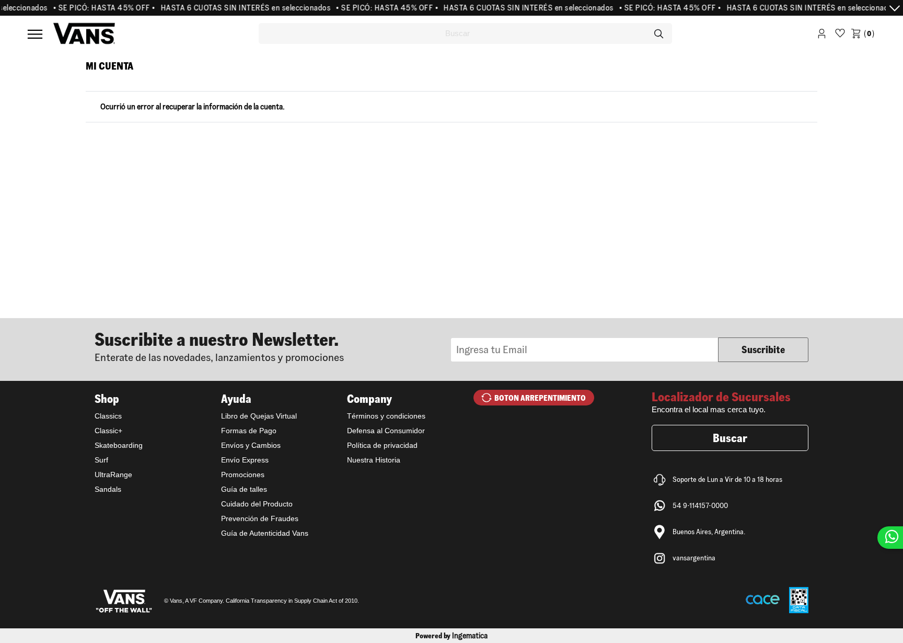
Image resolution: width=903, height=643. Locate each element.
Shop (107, 398)
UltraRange (113, 474)
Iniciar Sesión (821, 35)
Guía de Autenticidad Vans (264, 533)
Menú (35, 34)
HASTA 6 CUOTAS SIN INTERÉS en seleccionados (237, 8)
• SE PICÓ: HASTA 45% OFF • (96, 8)
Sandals (108, 489)
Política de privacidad (382, 445)
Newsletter (273, 346)
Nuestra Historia (373, 460)
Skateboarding (119, 445)
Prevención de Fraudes (259, 518)
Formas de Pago (248, 430)
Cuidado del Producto (257, 504)
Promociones (242, 474)
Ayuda (236, 398)
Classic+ (108, 430)
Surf (101, 460)
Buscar (730, 438)
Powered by (451, 635)
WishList (840, 35)
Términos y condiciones (386, 416)
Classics (108, 416)
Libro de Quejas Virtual (259, 416)
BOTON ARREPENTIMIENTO (540, 398)
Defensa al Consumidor (386, 430)
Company (369, 398)
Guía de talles (244, 489)
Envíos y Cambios (251, 445)
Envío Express (245, 460)
